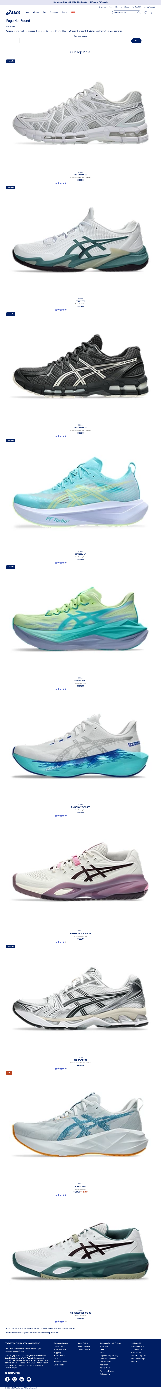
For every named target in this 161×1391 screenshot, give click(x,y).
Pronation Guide (84, 1349)
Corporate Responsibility (109, 1356)
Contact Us (55, 1333)
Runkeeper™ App (137, 1349)
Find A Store (125, 7)
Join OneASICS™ (12, 1349)
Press (102, 1353)
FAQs (56, 1359)
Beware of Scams (60, 1362)
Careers (102, 1349)
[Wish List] (146, 12)
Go (136, 41)
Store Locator (59, 1365)
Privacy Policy (42, 1363)
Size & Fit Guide (84, 1346)
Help (116, 7)
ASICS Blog (135, 1362)
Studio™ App (136, 1353)
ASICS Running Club (138, 1356)
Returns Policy (59, 1356)
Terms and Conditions (108, 1359)
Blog (110, 7)
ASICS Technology (138, 1359)
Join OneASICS (136, 7)
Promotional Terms (107, 1371)
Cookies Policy (105, 1362)
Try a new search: (80, 36)
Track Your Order (60, 1349)
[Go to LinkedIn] (21, 1380)
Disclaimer (104, 1365)
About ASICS (104, 1346)
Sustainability (105, 1374)
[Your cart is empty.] (152, 12)
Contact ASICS (59, 1346)
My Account (151, 7)
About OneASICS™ (138, 1346)
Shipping (57, 1353)
